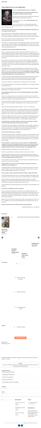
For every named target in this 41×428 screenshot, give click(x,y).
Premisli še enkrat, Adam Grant (25, 255)
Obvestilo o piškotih (31, 412)
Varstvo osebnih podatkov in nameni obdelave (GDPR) (33, 415)
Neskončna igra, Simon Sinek (7, 379)
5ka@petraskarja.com (33, 402)
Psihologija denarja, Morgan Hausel (15, 250)
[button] (2, 237)
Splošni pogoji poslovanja (32, 410)
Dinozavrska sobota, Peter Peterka (5, 231)
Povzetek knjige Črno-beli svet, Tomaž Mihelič (10, 382)
